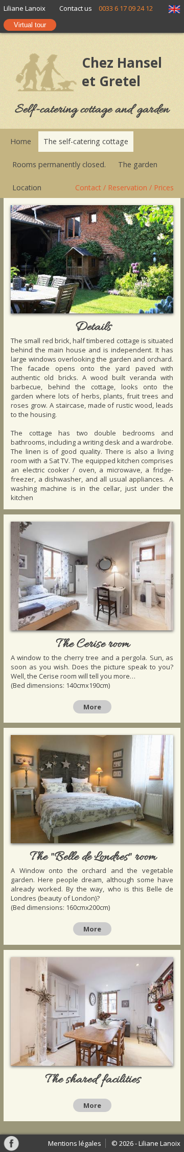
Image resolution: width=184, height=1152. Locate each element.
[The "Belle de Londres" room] (92, 790)
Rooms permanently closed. (59, 164)
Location (26, 187)
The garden (137, 164)
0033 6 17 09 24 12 (126, 8)
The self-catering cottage (85, 141)
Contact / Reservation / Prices (124, 187)
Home (20, 141)
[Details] (92, 260)
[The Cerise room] (92, 577)
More (92, 706)
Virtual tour (30, 25)
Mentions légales (74, 1143)
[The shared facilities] (92, 1012)
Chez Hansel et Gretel (122, 71)
